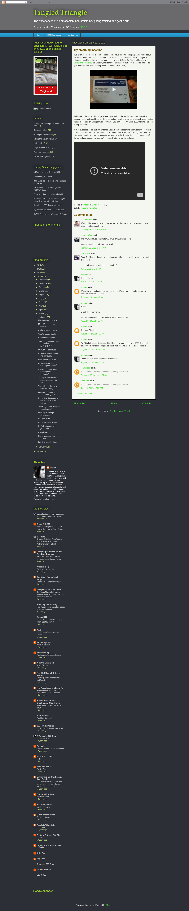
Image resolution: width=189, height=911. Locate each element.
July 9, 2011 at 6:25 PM (91, 269)
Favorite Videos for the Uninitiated (50, 749)
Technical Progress (42, 156)
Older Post (147, 403)
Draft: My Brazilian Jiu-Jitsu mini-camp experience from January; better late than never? (50, 784)
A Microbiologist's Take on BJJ (47, 172)
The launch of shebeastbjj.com (49, 655)
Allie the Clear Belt (45, 663)
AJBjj (39, 630)
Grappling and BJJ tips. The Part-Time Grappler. (49, 553)
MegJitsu (41, 859)
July (41, 298)
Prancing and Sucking (47, 604)
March (42, 313)
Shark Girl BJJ (43, 524)
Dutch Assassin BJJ (46, 815)
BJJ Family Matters (45, 726)
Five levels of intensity (45, 569)
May (41, 306)
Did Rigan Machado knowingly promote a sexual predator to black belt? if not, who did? (50, 594)
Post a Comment (85, 393)
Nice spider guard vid (47, 360)
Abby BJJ (41, 853)
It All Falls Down (43, 797)
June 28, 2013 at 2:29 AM (92, 388)
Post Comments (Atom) (120, 411)
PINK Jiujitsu (43, 716)
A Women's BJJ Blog (46, 736)
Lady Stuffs (38, 143)
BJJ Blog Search (54, 35)
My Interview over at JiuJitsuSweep (49, 210)
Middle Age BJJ (44, 642)
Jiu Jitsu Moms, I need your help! (50, 728)
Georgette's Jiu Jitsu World (49, 589)
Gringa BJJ (42, 617)
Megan (84, 274)
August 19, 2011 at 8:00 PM (93, 362)
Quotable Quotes (43, 817)
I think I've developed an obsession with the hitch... (48, 400)
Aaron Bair (86, 253)
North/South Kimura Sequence (49, 516)
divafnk (84, 287)
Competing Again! (44, 738)
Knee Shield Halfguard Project (49, 582)
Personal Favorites (89, 208)
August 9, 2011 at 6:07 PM (92, 321)
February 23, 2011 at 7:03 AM (93, 230)
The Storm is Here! (44, 718)
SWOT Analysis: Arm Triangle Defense (50, 214)
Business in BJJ (41, 130)
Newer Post (80, 403)
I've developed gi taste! (48, 442)
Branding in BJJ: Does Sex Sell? (48, 205)
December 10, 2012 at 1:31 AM (94, 375)
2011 (39, 276)
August (42, 295)
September (44, 291)
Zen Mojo (41, 746)
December (43, 280)
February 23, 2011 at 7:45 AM (93, 248)
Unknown (85, 381)
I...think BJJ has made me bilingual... (48, 355)
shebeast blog (43, 653)
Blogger (109, 905)
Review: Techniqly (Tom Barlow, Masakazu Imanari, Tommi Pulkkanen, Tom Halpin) (49, 541)
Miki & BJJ (41, 875)
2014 (39, 265)
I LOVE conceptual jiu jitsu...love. (47, 427)
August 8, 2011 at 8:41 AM (92, 297)
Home (38, 35)
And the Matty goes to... (48, 330)
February (43, 317)
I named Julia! (44, 419)
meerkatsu (41, 537)
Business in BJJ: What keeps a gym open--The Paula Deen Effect (49, 199)
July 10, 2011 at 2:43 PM (91, 282)
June (41, 302)
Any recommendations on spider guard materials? (49, 371)
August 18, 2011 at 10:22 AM (93, 349)
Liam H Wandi (87, 235)
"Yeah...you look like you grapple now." (49, 407)
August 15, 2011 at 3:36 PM (93, 334)
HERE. (84, 27)
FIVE (38, 759)
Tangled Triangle (60, 13)
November (43, 283)
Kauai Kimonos (44, 870)
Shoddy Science (44, 767)
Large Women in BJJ (42, 147)
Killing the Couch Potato (44, 139)
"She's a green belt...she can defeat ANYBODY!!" (48, 343)
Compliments (43, 432)
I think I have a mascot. (48, 422)
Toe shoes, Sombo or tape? (45, 176)
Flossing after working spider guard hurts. (47, 364)
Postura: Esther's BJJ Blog (49, 835)
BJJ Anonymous (44, 804)
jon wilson (85, 368)
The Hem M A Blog (45, 794)
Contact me (73, 35)
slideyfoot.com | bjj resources (50, 514)
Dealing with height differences (46, 414)
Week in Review (43, 645)
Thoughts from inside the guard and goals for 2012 (49, 380)
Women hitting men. (46, 338)
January (42, 447)
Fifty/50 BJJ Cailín (45, 756)
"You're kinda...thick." (47, 334)
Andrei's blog (43, 567)
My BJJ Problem (43, 807)
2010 (39, 451)
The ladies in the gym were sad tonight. (47, 387)
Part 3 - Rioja (42, 769)
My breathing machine (47, 320)
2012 (39, 272)
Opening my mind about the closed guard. (48, 393)
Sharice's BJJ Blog (45, 864)
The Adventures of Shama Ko (50, 688)
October (42, 287)
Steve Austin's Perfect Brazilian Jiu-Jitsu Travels (48, 701)
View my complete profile (44, 499)
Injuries (40, 838)
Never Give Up (42, 665)
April (41, 310)
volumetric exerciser (82, 63)
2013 (39, 269)
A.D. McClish (87, 220)
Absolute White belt (45, 825)
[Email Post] (106, 205)
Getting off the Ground (43, 134)
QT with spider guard (47, 350)
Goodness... (41, 827)
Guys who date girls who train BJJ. (48, 194)
